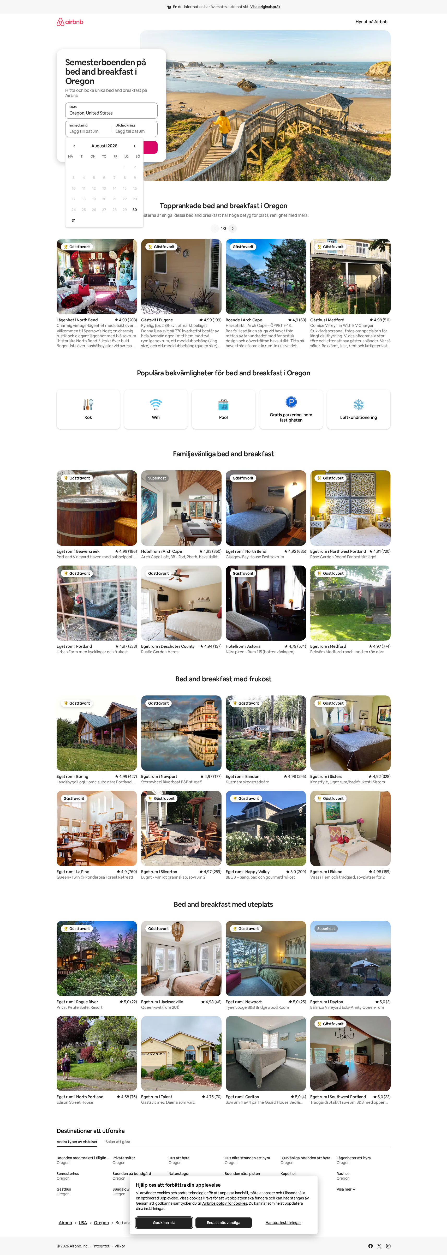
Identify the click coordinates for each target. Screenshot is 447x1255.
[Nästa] (232, 228)
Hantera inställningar (283, 1222)
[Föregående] (215, 228)
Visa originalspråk (265, 6)
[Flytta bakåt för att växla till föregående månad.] (74, 146)
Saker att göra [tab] (118, 1141)
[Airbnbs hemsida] (70, 22)
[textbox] (88, 131)
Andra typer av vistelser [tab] (77, 1141)
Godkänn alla (164, 1222)
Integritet (101, 1246)
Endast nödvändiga (223, 1222)
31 (73, 220)
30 (135, 209)
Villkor (120, 1246)
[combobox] (111, 113)
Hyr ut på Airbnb (372, 22)
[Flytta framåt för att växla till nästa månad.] (134, 146)
